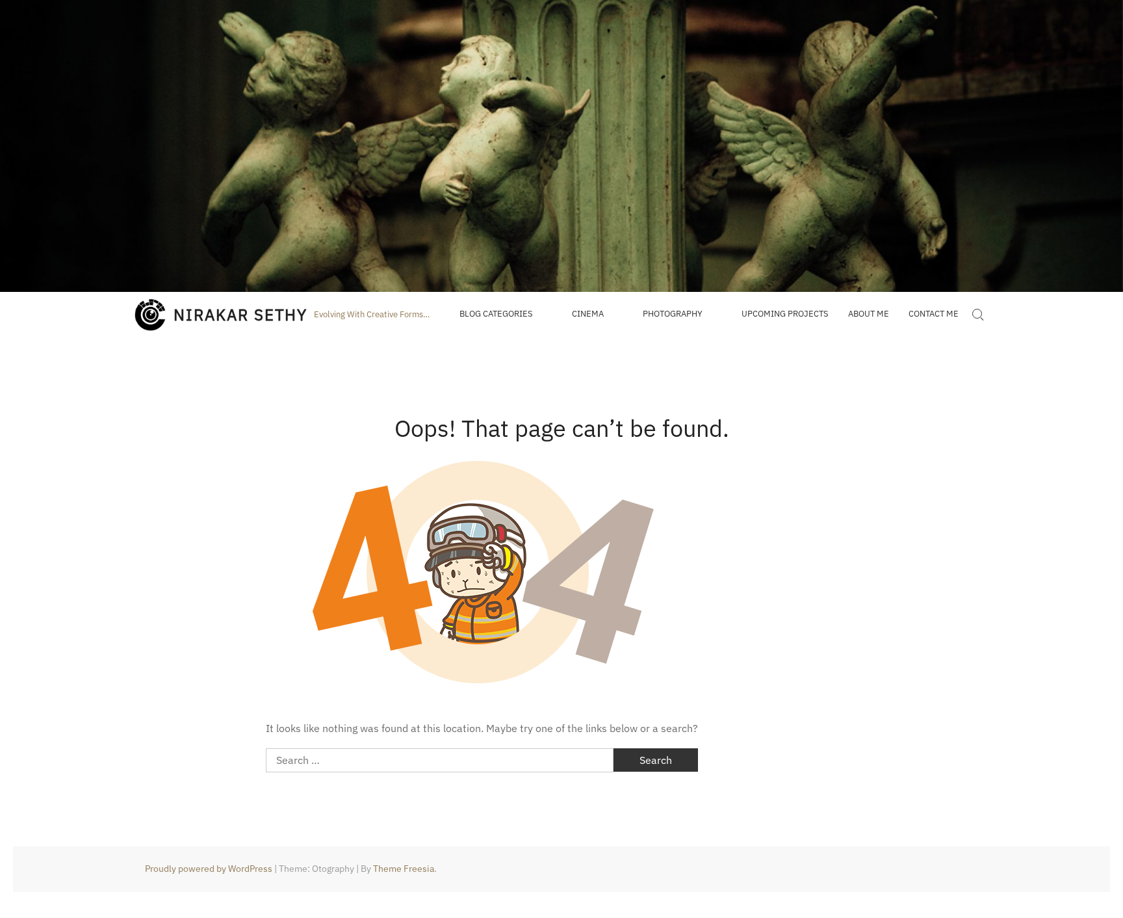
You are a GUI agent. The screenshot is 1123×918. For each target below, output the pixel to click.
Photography (673, 313)
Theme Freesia (403, 868)
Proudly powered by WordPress (208, 868)
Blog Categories (496, 313)
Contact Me (934, 313)
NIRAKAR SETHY (240, 314)
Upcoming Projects (785, 313)
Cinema (588, 313)
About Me (868, 313)
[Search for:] (977, 315)
